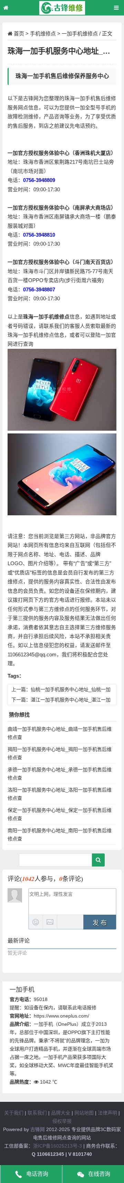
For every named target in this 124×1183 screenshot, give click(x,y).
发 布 (100, 922)
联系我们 (37, 1113)
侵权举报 (62, 1121)
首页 (19, 33)
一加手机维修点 (80, 33)
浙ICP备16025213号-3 (57, 1146)
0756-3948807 (39, 289)
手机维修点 (43, 33)
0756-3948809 (39, 180)
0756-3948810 (39, 235)
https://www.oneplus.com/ (61, 1016)
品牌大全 (60, 1113)
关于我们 (13, 1113)
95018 (41, 999)
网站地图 (84, 1113)
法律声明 (107, 1113)
